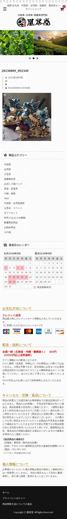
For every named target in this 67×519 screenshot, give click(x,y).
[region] (33, 42)
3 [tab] (37, 58)
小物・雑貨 (9, 193)
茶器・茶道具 (11, 189)
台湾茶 (7, 169)
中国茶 (7, 164)
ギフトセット (11, 213)
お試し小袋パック (13, 184)
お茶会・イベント (13, 208)
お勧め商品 (9, 227)
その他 (7, 232)
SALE (6, 198)
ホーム (5, 492)
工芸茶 (7, 174)
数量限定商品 (11, 222)
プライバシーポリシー (13, 498)
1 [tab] (30, 58)
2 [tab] (33, 58)
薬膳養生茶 (9, 179)
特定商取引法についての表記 (17, 504)
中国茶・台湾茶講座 (14, 203)
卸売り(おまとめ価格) (15, 218)
